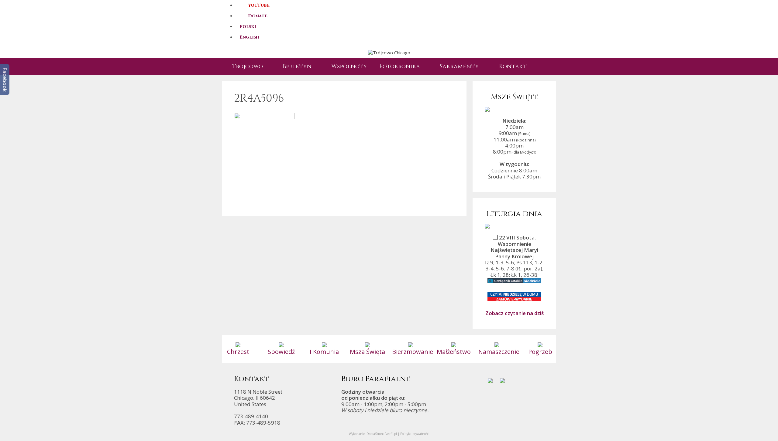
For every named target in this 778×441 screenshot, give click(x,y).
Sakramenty (459, 66)
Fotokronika (399, 66)
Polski (247, 26)
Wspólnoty (349, 66)
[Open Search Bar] (542, 66)
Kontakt (513, 66)
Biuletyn (297, 66)
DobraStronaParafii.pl (382, 434)
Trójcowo (247, 66)
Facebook (5, 79)
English (249, 37)
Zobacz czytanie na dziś (514, 313)
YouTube (259, 5)
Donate (257, 16)
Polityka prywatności (414, 434)
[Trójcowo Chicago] (389, 52)
